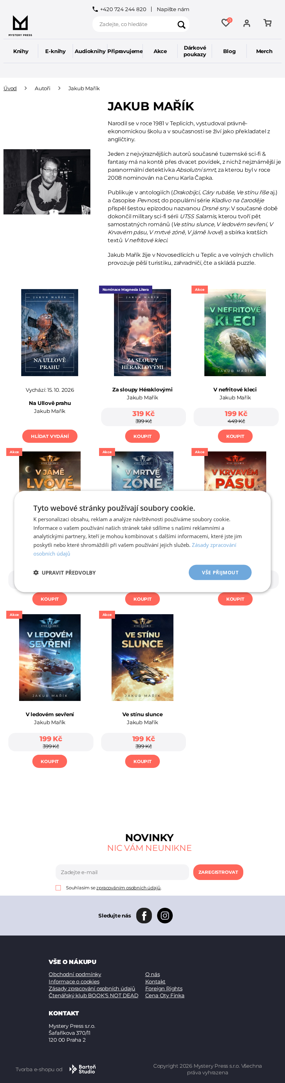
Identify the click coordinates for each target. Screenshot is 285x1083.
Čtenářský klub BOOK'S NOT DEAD (93, 995)
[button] (64, 572)
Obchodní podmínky (75, 974)
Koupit (142, 436)
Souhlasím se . (114, 887)
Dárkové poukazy (195, 51)
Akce (160, 51)
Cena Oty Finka (165, 995)
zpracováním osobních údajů (128, 887)
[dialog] (142, 541)
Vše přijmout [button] (220, 572)
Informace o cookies (74, 981)
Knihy (20, 51)
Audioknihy (90, 51)
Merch (264, 51)
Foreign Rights (163, 988)
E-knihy (55, 51)
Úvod (10, 88)
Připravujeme (125, 51)
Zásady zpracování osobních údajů (92, 988)
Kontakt (155, 981)
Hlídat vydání (49, 436)
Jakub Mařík (49, 411)
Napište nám (173, 9)
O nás (152, 974)
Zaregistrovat (218, 872)
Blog (229, 51)
